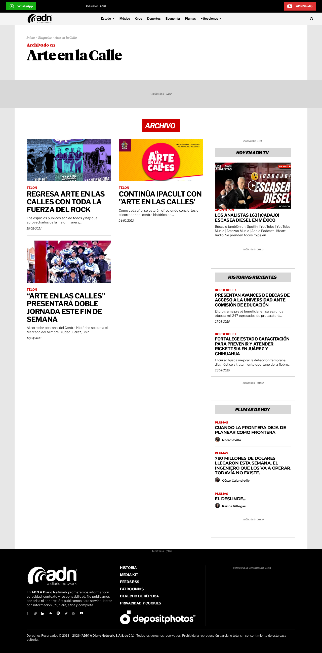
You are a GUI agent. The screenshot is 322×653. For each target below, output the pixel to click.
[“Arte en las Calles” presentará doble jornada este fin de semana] (69, 262)
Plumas (221, 422)
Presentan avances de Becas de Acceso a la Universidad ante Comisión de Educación (252, 300)
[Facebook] (27, 613)
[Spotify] (58, 613)
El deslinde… (230, 498)
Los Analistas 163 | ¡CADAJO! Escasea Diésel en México (247, 218)
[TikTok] (66, 613)
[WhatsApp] (73, 613)
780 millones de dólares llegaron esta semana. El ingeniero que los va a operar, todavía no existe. (253, 466)
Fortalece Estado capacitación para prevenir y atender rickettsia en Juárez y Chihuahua (252, 346)
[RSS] (50, 613)
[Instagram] (35, 613)
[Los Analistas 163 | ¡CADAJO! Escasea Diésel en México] (253, 185)
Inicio (31, 38)
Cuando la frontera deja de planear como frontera (250, 430)
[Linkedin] (43, 613)
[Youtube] (81, 613)
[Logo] (41, 18)
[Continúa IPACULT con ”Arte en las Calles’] (161, 160)
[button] (282, 18)
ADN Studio (224, 210)
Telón (32, 187)
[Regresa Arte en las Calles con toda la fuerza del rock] (69, 160)
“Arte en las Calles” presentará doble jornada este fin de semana (66, 307)
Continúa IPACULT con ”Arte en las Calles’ (160, 198)
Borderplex (226, 290)
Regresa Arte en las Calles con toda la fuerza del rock (66, 202)
